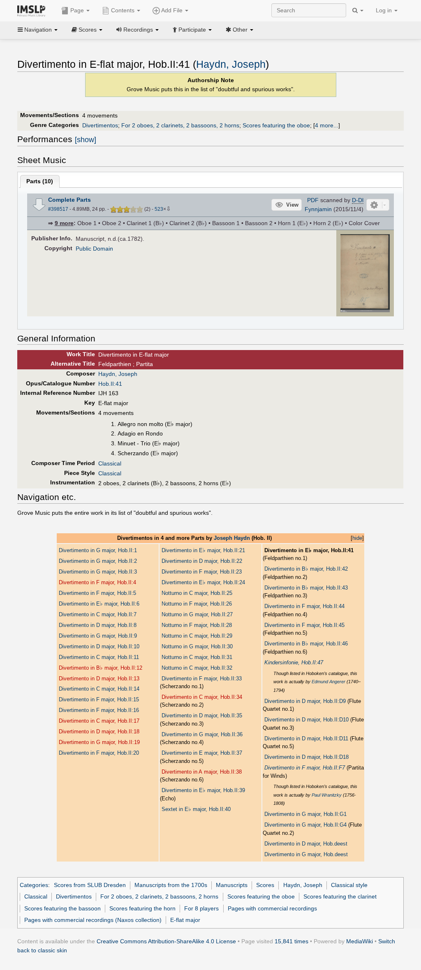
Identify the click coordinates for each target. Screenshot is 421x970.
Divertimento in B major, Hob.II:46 (306, 644)
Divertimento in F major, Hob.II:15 (99, 699)
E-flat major (185, 920)
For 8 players (201, 908)
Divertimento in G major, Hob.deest (306, 854)
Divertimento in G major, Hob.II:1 (98, 550)
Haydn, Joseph (231, 64)
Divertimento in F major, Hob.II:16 (99, 710)
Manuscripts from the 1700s (170, 885)
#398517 (58, 209)
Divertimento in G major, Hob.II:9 (98, 636)
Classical (109, 463)
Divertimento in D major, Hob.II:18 (99, 731)
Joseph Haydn (232, 538)
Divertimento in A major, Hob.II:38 (202, 772)
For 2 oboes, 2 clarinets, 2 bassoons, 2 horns (180, 125)
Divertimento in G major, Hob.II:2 (98, 561)
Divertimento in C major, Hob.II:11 (99, 657)
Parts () (39, 181)
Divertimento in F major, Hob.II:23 (202, 572)
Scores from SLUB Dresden (90, 885)
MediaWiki (359, 941)
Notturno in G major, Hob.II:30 (197, 646)
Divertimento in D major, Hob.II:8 (97, 625)
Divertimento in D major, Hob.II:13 (99, 678)
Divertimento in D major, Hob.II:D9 (305, 701)
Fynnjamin (318, 209)
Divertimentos (100, 125)
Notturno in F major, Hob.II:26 (197, 604)
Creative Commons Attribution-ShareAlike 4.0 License (166, 941)
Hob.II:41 (110, 383)
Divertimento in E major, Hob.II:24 (203, 582)
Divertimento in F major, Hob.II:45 (304, 625)
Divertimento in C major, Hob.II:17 (99, 721)
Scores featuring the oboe (276, 125)
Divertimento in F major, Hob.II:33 (202, 678)
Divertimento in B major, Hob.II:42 (306, 569)
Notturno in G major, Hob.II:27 (197, 614)
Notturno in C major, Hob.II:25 (197, 593)
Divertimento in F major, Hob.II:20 (99, 753)
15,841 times (291, 941)
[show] (85, 140)
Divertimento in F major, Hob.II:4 (97, 582)
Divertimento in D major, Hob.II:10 (99, 646)
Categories (34, 885)
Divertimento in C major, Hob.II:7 (97, 614)
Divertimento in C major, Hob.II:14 (99, 689)
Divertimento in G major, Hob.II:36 (202, 734)
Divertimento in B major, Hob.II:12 (100, 668)
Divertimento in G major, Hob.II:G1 (305, 814)
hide (357, 538)
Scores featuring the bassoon (62, 908)
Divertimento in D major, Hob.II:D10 (306, 720)
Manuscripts (232, 885)
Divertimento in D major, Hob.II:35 (202, 715)
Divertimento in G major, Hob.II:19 (99, 742)
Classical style (349, 885)
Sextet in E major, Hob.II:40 (196, 809)
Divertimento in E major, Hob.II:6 (99, 604)
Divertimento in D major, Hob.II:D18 (306, 757)
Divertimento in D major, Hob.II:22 (202, 561)
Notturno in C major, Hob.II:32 (197, 668)
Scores (265, 885)
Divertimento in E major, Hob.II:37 (202, 753)
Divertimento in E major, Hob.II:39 (203, 790)
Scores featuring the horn (142, 908)
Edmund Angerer (328, 681)
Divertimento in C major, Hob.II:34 (202, 697)
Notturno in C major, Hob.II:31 (197, 657)
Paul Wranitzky (327, 795)
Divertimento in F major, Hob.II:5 (97, 593)
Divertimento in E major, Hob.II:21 (203, 550)
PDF (313, 200)
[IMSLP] (33, 10)
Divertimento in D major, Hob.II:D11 (306, 738)
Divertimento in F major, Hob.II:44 (304, 606)
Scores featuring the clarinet (340, 896)
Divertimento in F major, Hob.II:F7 (304, 768)
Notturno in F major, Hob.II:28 (197, 625)
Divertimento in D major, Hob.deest (305, 844)
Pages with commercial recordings (272, 908)
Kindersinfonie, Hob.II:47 (293, 662)
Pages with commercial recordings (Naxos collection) (93, 920)
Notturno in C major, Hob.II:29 (197, 636)
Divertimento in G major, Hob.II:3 (98, 572)
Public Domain (94, 248)
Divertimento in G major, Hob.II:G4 (305, 825)
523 (159, 209)
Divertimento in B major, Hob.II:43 (306, 588)
